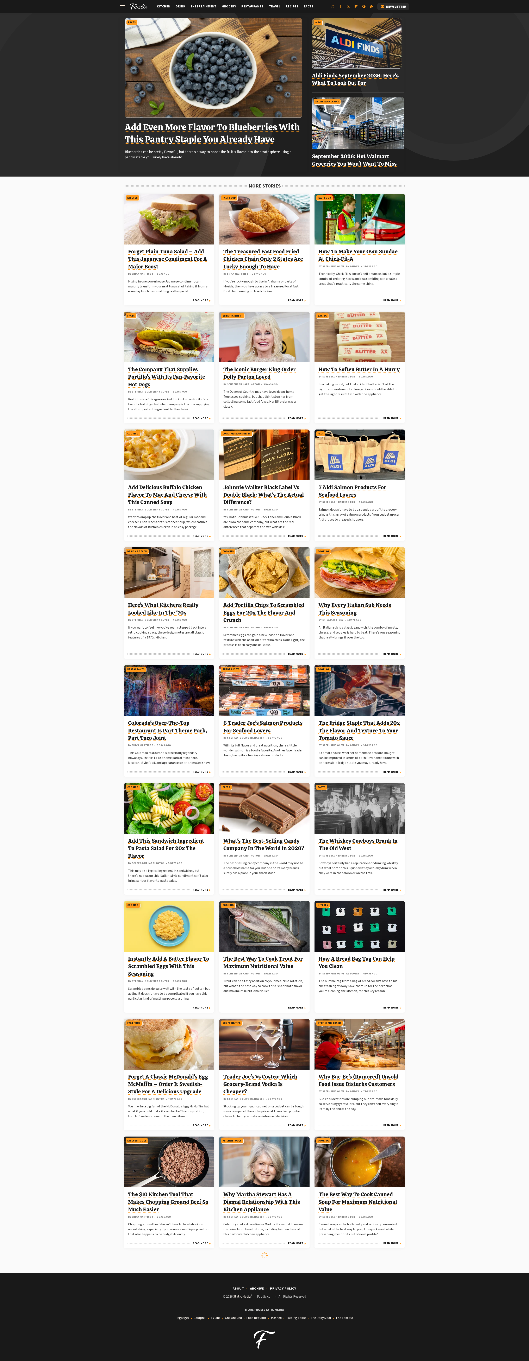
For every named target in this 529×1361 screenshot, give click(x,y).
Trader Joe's (231, 669)
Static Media (242, 1296)
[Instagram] (332, 8)
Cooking (132, 433)
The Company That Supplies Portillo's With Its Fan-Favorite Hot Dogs (166, 377)
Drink (180, 6)
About (238, 1288)
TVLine (215, 1318)
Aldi (318, 22)
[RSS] (371, 8)
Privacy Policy (283, 1288)
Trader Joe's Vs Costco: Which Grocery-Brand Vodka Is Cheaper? (260, 1084)
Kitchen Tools (136, 1141)
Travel (275, 6)
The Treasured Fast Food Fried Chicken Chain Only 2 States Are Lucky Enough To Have (263, 259)
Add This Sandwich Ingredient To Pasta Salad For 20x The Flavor (166, 848)
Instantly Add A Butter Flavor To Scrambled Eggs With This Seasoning (168, 966)
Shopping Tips (232, 1023)
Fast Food (229, 198)
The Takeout (345, 1318)
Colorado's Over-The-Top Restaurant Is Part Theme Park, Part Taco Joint (167, 730)
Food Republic (256, 1318)
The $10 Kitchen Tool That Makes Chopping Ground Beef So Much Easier (168, 1202)
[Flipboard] (356, 8)
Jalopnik (200, 1318)
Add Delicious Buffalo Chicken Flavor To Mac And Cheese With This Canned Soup (167, 495)
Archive (257, 1288)
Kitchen (163, 6)
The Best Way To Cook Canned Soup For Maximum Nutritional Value (358, 1202)
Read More (200, 300)
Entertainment (204, 6)
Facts (309, 6)
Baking (322, 316)
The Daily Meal (320, 1318)
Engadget (182, 1318)
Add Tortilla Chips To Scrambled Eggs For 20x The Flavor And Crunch (263, 613)
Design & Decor (137, 551)
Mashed (276, 1318)
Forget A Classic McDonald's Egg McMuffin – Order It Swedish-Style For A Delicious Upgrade (168, 1084)
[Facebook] (340, 8)
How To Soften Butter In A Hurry (359, 369)
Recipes (292, 6)
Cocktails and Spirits (237, 433)
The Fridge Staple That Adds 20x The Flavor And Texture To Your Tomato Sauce (359, 730)
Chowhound (233, 1318)
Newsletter (396, 6)
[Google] (364, 8)
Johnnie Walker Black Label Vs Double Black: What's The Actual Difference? (263, 495)
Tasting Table (296, 1318)
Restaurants (252, 6)
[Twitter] (348, 8)
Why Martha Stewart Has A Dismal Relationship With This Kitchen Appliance (261, 1202)
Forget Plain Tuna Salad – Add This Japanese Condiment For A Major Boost (167, 259)
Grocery (229, 6)
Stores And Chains (327, 101)
